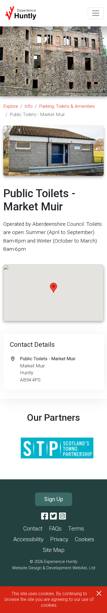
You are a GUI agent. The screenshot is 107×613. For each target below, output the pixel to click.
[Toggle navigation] (96, 13)
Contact (33, 528)
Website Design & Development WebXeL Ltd (53, 567)
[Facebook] (44, 516)
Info (28, 106)
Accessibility (28, 539)
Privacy (59, 539)
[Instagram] (62, 516)
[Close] (99, 593)
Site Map (53, 550)
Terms (76, 528)
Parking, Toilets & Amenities (67, 106)
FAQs (55, 528)
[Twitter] (53, 516)
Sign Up (53, 499)
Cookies (84, 539)
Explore (10, 106)
